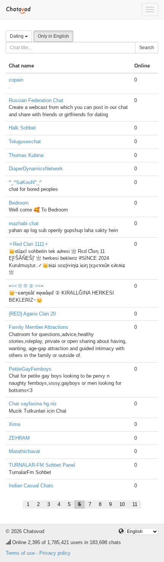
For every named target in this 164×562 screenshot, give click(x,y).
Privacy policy (55, 553)
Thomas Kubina (26, 155)
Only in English (53, 36)
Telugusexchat (25, 141)
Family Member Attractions (38, 327)
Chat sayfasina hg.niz (33, 404)
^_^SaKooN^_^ (25, 182)
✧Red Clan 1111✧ (28, 244)
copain (16, 80)
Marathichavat (24, 451)
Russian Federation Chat (36, 100)
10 (122, 504)
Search (146, 47)
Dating (17, 36)
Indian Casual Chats (31, 485)
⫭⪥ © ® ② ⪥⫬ (26, 286)
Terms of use (20, 553)
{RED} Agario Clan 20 (32, 314)
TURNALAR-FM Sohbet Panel (42, 465)
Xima (14, 424)
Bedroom (19, 203)
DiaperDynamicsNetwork (36, 168)
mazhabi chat (24, 223)
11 (134, 504)
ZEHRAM (19, 438)
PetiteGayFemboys (30, 369)
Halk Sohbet (22, 128)
